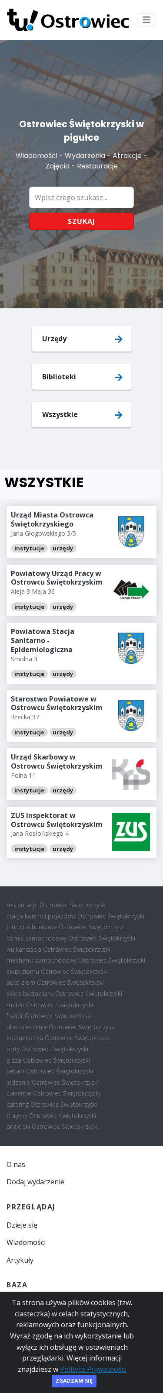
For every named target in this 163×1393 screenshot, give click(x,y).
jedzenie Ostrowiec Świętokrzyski (53, 1082)
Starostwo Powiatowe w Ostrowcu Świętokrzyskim (57, 703)
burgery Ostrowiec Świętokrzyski (51, 1116)
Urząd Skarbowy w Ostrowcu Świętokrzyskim (57, 761)
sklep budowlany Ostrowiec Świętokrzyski (64, 993)
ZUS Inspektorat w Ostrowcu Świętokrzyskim (57, 820)
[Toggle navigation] (146, 19)
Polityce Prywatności (93, 1369)
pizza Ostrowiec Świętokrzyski (48, 1060)
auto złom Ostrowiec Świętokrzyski (55, 982)
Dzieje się (22, 1225)
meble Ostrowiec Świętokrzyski (50, 1005)
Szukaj (81, 221)
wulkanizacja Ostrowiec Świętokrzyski (58, 949)
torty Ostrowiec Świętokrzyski (47, 1049)
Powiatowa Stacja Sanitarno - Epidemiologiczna (42, 640)
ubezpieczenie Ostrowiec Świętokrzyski (61, 1027)
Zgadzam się (74, 1380)
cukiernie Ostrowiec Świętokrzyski (53, 1093)
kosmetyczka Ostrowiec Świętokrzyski (59, 1038)
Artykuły (20, 1260)
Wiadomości (26, 1242)
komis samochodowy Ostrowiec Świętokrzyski (71, 938)
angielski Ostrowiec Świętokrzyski (53, 1126)
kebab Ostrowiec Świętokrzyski (50, 1071)
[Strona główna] (68, 20)
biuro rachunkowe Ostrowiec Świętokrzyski (66, 927)
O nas (16, 1164)
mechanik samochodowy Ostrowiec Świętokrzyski (76, 960)
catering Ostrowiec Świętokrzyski (52, 1104)
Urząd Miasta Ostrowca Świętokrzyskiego (52, 519)
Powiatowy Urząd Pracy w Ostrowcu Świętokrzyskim (57, 578)
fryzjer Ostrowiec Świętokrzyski (49, 1016)
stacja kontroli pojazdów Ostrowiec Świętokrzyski (75, 916)
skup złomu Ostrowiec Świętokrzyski (57, 971)
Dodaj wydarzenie (35, 1181)
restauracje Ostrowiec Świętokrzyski (56, 905)
